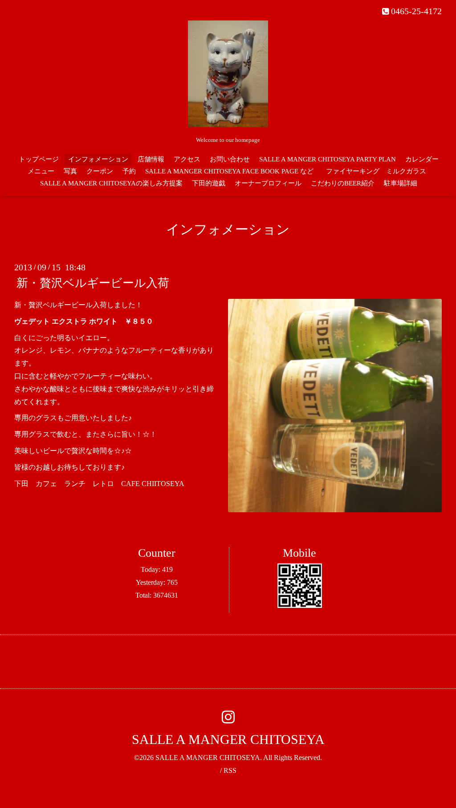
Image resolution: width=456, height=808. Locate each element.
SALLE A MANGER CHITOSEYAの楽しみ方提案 (111, 183)
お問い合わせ (230, 159)
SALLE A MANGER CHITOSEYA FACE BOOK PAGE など (229, 171)
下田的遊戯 (208, 183)
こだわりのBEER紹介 (343, 183)
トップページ (39, 159)
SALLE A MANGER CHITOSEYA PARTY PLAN (327, 159)
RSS (230, 770)
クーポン (99, 171)
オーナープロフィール (268, 183)
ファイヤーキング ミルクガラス (379, 171)
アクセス (187, 159)
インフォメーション (98, 159)
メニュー (41, 171)
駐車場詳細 (400, 183)
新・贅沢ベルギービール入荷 (92, 283)
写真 (70, 171)
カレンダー (422, 159)
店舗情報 (151, 159)
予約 (129, 171)
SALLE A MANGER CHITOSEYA (228, 739)
